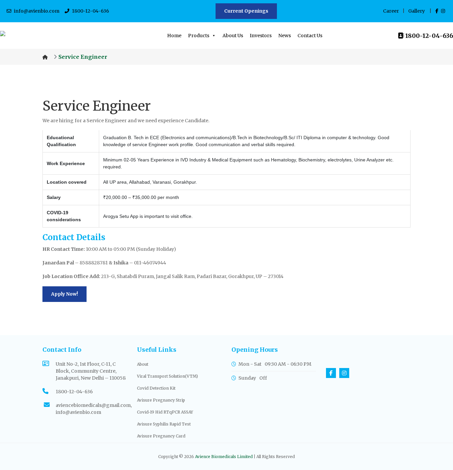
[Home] (45, 57)
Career (391, 11)
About (142, 364)
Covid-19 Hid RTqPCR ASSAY (165, 412)
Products (198, 36)
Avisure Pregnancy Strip (161, 400)
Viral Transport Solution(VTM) (167, 376)
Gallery (416, 11)
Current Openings (246, 11)
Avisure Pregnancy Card (161, 435)
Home (174, 36)
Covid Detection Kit (156, 388)
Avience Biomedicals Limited (224, 456)
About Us (233, 36)
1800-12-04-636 (90, 11)
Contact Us (309, 36)
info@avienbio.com (36, 11)
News (284, 36)
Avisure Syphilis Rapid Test (164, 424)
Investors (261, 36)
